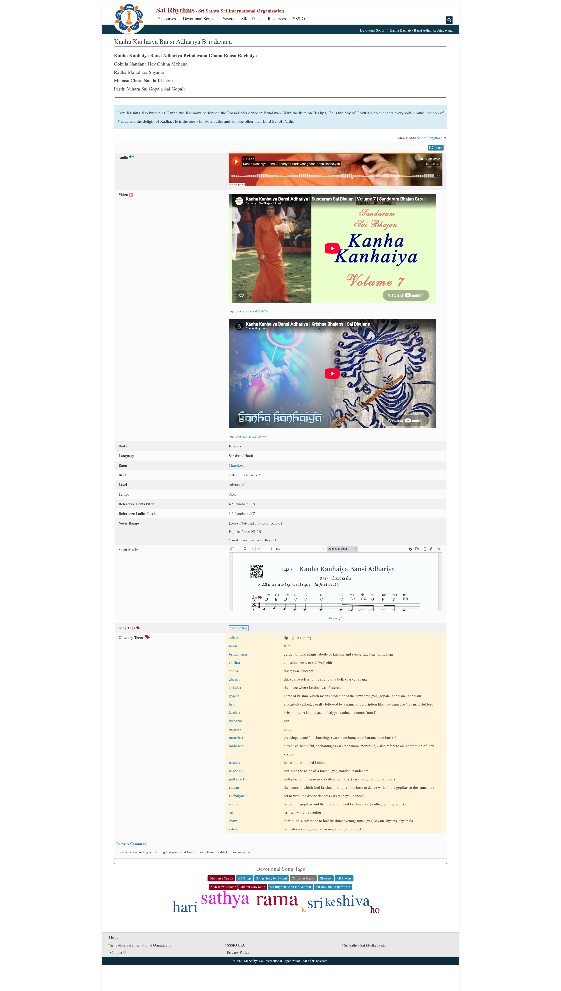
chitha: (234, 662)
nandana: (236, 770)
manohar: (237, 737)
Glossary (326, 878)
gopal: (234, 695)
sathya (225, 896)
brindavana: (239, 654)
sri (315, 902)
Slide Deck (251, 18)
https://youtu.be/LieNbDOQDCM (248, 311)
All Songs (244, 878)
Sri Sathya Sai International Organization (142, 945)
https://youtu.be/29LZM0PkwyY (248, 436)
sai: (232, 812)
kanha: (234, 712)
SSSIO (299, 18)
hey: (232, 704)
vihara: (235, 829)
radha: (234, 804)
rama (277, 897)
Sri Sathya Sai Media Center (365, 945)
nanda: (234, 762)
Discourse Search (221, 878)
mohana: (236, 745)
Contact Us (118, 952)
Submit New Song (252, 886)
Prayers (227, 18)
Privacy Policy (238, 952)
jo (253, 908)
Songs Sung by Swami (271, 878)
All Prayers (344, 878)
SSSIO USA (236, 945)
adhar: (234, 637)
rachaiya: (236, 795)
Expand (334, 618)
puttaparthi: (239, 779)
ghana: (234, 679)
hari (185, 906)
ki (304, 909)
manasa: (236, 729)
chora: (234, 671)
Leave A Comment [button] (131, 843)
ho (375, 909)
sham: (234, 820)
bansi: (234, 646)
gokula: (235, 687)
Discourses (166, 18)
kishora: (235, 720)
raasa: (234, 787)
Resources (277, 18)
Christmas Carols (303, 878)
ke (330, 901)
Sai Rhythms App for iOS (333, 886)
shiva (353, 899)
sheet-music (239, 628)
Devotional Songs (198, 18)
